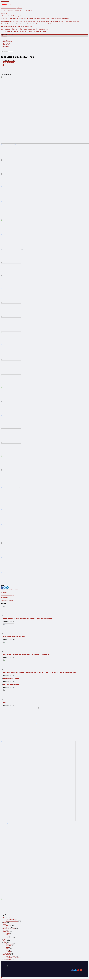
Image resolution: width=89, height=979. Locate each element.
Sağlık (4, 939)
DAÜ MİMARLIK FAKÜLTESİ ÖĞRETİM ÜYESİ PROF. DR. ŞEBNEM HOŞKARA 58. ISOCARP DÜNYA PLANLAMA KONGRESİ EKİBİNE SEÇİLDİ (35, 18)
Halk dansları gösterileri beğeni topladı (11, 16)
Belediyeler (6, 918)
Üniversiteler (6, 954)
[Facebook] (2, 587)
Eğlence (6, 590)
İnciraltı (10, 590)
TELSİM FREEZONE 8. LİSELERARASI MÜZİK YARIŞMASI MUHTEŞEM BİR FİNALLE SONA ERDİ (24, 29)
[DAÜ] (8, 699)
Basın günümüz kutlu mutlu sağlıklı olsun (11, 8)
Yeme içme (15, 590)
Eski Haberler (6, 43)
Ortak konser (4, 13)
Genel (4, 924)
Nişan (7, 936)
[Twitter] (4, 587)
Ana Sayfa (5, 40)
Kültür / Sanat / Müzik (9, 62)
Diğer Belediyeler (10, 919)
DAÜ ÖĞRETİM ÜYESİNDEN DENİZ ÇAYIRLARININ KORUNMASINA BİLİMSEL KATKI (26, 654)
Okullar (5, 930)
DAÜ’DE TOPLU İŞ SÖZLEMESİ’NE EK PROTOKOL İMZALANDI (16, 10)
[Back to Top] (1, 977)
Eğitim (5, 922)
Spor (4, 942)
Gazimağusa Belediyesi (12, 921)
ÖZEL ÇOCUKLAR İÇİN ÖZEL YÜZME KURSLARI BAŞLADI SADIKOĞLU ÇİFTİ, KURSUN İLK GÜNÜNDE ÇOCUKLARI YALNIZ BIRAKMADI (39, 672)
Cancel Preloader (5, 1)
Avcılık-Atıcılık (9, 944)
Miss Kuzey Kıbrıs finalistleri (11, 678)
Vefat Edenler (9, 938)
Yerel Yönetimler (7, 959)
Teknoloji (8, 927)
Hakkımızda (6, 46)
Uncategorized (7, 953)
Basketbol (8, 945)
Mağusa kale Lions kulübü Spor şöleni (14, 636)
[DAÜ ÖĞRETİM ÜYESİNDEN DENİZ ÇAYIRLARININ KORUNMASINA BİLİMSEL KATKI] (8, 651)
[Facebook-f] (72, 970)
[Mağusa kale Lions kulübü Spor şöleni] (8, 633)
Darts (7, 947)
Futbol (7, 948)
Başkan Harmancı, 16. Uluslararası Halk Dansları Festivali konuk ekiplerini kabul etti (27, 618)
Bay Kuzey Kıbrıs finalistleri (11, 684)
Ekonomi (8, 925)
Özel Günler (6, 931)
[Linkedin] (7, 587)
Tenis (7, 950)
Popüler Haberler (7, 41)
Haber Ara (6, 44)
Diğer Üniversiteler (11, 956)
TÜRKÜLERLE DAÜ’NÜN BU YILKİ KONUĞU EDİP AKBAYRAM (16, 26)
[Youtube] (78, 970)
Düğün (8, 933)
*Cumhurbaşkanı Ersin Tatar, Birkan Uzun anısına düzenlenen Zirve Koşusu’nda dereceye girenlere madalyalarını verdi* (32, 24)
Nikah (7, 934)
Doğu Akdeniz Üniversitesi (13, 957)
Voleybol (8, 951)
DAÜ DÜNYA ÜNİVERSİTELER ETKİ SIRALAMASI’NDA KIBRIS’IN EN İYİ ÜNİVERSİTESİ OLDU (24, 32)
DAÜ (4, 702)
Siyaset (5, 941)
